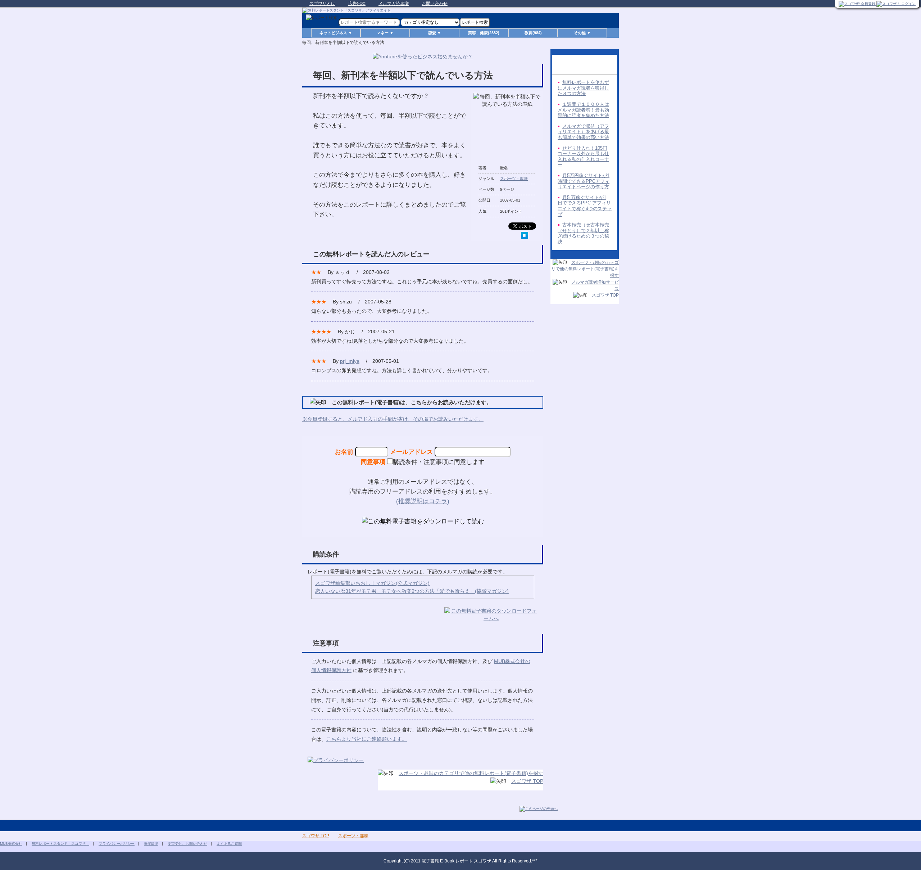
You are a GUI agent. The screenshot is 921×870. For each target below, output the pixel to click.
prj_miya (349, 361)
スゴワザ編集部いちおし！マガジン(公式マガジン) (372, 583)
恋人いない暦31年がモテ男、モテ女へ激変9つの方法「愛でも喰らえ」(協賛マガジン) (412, 591)
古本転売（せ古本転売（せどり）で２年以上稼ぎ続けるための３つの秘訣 (583, 233)
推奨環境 (151, 844)
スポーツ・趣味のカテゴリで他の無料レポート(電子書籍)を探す (471, 773)
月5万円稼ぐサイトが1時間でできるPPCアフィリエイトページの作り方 (583, 181)
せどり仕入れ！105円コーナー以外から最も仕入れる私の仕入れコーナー (583, 156)
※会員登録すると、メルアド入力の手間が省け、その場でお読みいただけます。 (393, 419)
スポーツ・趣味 (514, 178)
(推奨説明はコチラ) (422, 501)
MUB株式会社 (11, 844)
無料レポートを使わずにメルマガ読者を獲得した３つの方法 (583, 88)
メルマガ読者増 (393, 3)
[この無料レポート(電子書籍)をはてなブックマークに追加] (524, 235)
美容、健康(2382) (483, 33)
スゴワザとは (322, 3)
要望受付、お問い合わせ (187, 844)
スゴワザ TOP (527, 781)
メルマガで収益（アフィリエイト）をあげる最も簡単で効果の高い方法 (583, 131)
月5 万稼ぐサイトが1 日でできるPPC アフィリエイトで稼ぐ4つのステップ (585, 206)
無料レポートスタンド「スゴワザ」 (60, 844)
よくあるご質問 (229, 844)
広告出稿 (357, 3)
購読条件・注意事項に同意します (439, 461)
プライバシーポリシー (117, 844)
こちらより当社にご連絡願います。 (366, 739)
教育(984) (533, 33)
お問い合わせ (435, 3)
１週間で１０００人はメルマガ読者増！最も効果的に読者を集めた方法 (583, 110)
